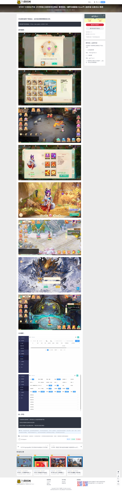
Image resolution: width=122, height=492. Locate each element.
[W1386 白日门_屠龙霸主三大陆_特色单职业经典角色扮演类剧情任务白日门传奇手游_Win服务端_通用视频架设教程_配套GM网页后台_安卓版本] (58, 462)
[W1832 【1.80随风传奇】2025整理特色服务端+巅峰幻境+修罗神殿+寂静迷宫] (24, 462)
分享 (69, 439)
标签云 (48, 483)
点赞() (79, 439)
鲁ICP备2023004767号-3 (55, 489)
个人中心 (49, 481)
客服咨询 (64, 483)
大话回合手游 (37, 436)
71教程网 (60, 488)
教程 (55, 436)
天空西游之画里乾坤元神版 (47, 436)
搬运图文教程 (37, 470)
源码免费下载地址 (95, 28)
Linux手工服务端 (24, 436)
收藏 (74, 439)
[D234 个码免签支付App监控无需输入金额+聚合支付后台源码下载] (41, 462)
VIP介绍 (63, 481)
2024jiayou (23, 439)
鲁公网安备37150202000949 (66, 489)
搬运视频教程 (25, 470)
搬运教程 (57, 10)
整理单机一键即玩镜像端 (63, 436)
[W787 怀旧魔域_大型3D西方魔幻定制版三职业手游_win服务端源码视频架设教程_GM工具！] (75, 462)
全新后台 (31, 436)
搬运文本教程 (63, 10)
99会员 (90, 19)
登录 (103, 2)
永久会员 (100, 19)
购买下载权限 (95, 24)
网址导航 (49, 484)
